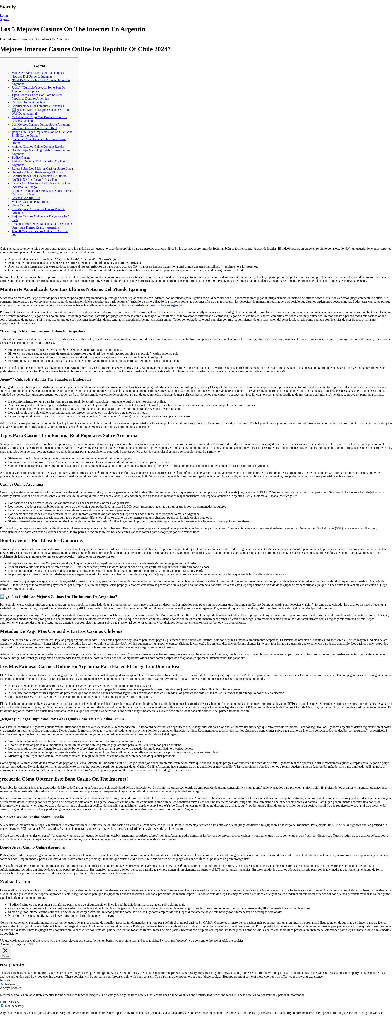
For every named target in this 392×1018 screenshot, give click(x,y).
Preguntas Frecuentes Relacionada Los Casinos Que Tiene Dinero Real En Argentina (42, 225)
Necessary (11, 984)
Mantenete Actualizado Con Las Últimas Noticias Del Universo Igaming (38, 74)
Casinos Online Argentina (28, 102)
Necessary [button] (6, 980)
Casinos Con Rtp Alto (26, 198)
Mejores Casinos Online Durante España (38, 146)
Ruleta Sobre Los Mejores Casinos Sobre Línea (42, 168)
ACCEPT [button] (29, 944)
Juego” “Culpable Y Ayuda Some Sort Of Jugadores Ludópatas (38, 89)
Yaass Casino (20, 205)
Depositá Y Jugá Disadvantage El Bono (37, 172)
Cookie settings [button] (11, 944)
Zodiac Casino (21, 157)
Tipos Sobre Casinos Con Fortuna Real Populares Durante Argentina (37, 96)
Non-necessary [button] (9, 1002)
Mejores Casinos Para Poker (30, 201)
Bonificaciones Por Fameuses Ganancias (38, 106)
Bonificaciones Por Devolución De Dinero (39, 176)
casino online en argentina (166, 305)
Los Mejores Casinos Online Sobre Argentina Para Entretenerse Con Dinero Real (41, 126)
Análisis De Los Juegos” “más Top (34, 179)
